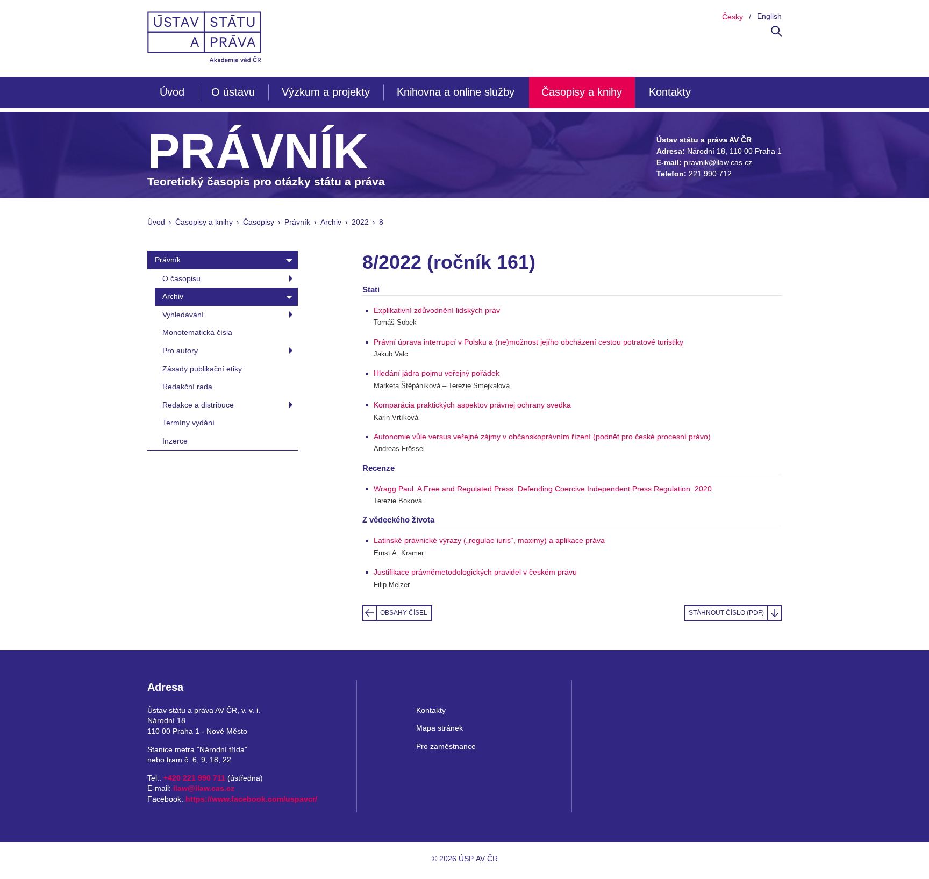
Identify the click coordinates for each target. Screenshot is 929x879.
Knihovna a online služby (455, 92)
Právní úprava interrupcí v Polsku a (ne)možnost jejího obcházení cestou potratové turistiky (528, 342)
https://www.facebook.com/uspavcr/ (251, 799)
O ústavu (233, 92)
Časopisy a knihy (581, 92)
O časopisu (181, 278)
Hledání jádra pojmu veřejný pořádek (436, 373)
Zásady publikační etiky (202, 369)
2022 (360, 222)
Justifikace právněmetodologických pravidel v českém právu (475, 572)
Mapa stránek (439, 728)
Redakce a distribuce (198, 405)
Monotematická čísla (197, 332)
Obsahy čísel (403, 613)
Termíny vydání (188, 422)
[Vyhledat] (776, 34)
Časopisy (258, 222)
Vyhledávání (183, 314)
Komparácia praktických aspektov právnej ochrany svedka (472, 405)
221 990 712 (710, 173)
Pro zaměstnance (446, 746)
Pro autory (180, 350)
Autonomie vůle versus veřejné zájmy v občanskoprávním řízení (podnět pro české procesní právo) (542, 436)
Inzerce (175, 441)
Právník (297, 222)
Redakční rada (187, 386)
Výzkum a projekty (326, 92)
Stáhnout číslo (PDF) (726, 613)
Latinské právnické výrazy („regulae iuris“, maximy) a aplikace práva (489, 540)
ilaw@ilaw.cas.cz (203, 788)
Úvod (172, 92)
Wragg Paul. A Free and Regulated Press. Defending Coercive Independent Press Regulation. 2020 (543, 488)
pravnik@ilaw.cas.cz (718, 162)
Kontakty (670, 92)
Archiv (330, 222)
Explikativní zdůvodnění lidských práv (437, 310)
